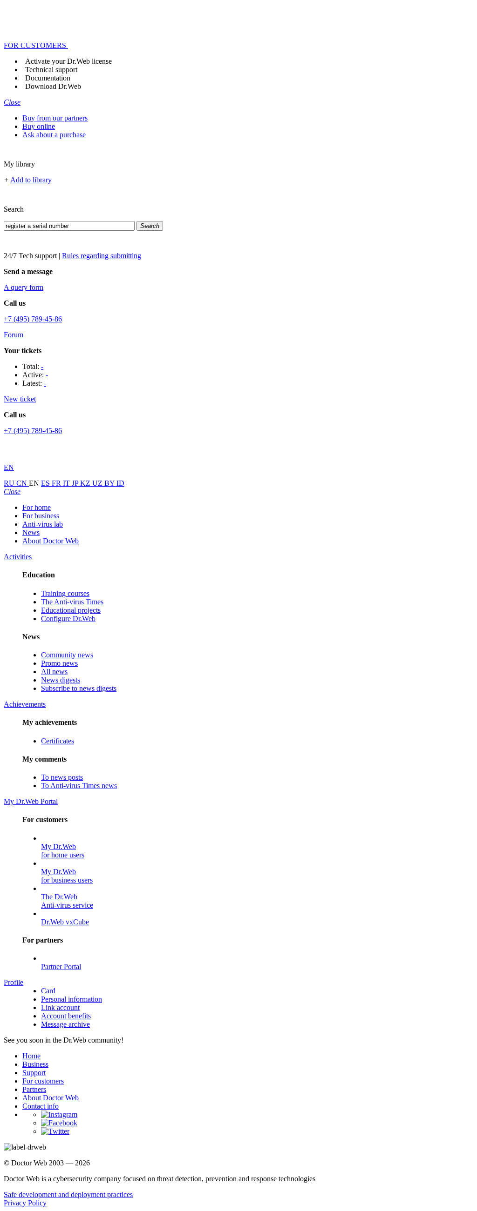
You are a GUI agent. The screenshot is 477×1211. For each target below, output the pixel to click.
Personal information (71, 999)
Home (31, 1056)
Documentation (47, 78)
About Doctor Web (50, 541)
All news (54, 672)
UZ (98, 483)
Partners (34, 1089)
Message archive (65, 1024)
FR (57, 483)
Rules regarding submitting (101, 256)
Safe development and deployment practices (68, 1194)
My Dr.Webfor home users (62, 851)
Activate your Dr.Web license (68, 61)
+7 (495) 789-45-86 (33, 319)
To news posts (62, 777)
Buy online (38, 126)
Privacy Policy (25, 1203)
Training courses (65, 593)
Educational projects (71, 610)
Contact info (40, 1106)
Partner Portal (61, 966)
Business (35, 1064)
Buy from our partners (55, 118)
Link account (60, 1007)
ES (46, 483)
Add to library (31, 180)
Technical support (51, 70)
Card (48, 991)
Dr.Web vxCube (65, 922)
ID (120, 483)
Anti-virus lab (42, 524)
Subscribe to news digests (78, 688)
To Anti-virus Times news (79, 785)
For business (40, 516)
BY (110, 483)
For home (36, 507)
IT (67, 483)
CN (22, 483)
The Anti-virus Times (72, 602)
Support (34, 1073)
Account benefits (66, 1016)
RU (10, 483)
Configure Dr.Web (68, 618)
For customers (43, 1081)
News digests (60, 680)
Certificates (57, 741)
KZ (86, 483)
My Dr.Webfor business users (67, 876)
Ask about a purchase (54, 135)
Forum (13, 335)
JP (76, 483)
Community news (67, 655)
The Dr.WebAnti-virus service (67, 901)
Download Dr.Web (53, 86)
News (31, 532)
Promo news (59, 663)
